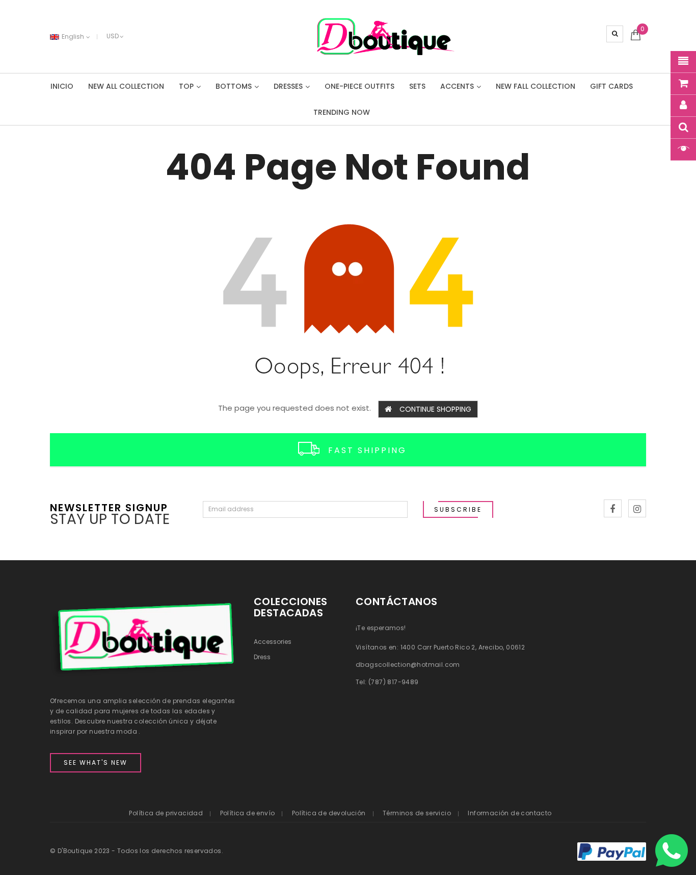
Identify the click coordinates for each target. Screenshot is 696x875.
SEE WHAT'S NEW (95, 762)
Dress (262, 657)
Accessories (272, 641)
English (74, 36)
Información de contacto (509, 813)
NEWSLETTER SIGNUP (109, 507)
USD (112, 36)
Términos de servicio (417, 813)
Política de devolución (329, 813)
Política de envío (247, 813)
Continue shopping (435, 409)
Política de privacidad (166, 813)
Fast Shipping (367, 450)
